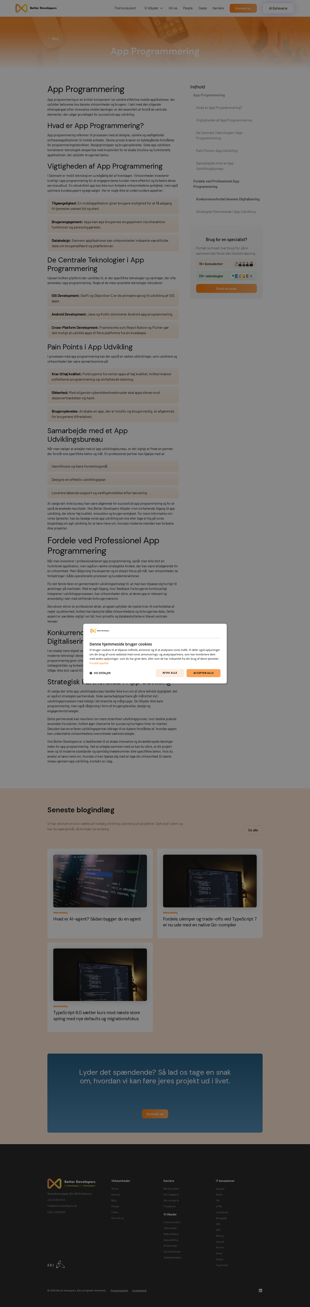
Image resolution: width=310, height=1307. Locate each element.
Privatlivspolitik (99, 663)
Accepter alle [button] (203, 673)
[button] (100, 673)
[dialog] (155, 653)
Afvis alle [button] (170, 672)
